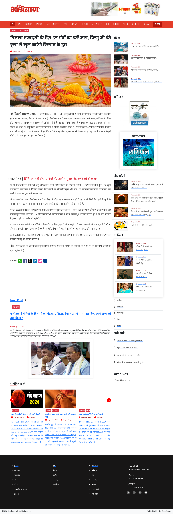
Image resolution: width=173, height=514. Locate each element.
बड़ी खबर (28, 24)
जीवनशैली (14, 30)
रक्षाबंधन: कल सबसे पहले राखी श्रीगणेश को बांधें (27, 416)
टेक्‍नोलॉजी (135, 24)
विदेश (65, 24)
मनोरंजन (85, 24)
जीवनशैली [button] (96, 24)
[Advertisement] (60, 156)
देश (19, 24)
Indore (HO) (139, 467)
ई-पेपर (157, 24)
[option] (27, 418)
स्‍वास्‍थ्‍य (54, 411)
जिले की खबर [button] (52, 24)
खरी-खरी (74, 24)
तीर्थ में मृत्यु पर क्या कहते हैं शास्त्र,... (90, 414)
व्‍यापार (125, 24)
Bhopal (136, 476)
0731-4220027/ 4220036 (139, 469)
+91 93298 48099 (136, 478)
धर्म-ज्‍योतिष (24, 30)
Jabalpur (136, 485)
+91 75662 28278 (136, 487)
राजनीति (116, 24)
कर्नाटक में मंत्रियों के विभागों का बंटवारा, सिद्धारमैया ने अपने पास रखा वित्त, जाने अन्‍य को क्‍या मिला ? (60, 316)
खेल (107, 24)
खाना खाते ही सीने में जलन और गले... (57, 414)
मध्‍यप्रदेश (39, 24)
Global (146, 24)
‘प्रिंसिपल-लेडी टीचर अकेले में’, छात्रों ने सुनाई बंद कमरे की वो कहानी (61, 178)
